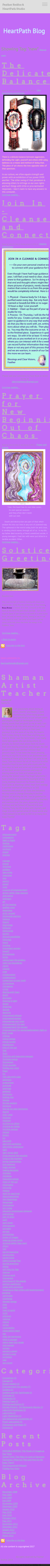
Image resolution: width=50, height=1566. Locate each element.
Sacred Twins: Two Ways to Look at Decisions (23, 1456)
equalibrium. (8, 1044)
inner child (7, 1114)
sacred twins (8, 1257)
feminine (7, 866)
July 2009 (6, 1500)
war (4, 1333)
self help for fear (11, 1269)
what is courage (10, 1339)
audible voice (9, 907)
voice (5, 887)
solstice (6, 854)
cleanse (6, 968)
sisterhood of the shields (14, 1281)
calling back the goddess (14, 960)
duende (6, 1009)
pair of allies (8, 1216)
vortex (6, 1324)
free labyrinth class (12, 1076)
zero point (7, 1362)
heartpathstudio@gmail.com (14, 663)
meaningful (8, 1184)
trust (5, 1307)
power (6, 884)
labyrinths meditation (13, 1146)
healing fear (8, 1097)
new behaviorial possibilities (21, 92)
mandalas (7, 1176)
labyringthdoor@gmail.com (25, 381)
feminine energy (10, 1059)
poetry (6, 881)
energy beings (9, 1038)
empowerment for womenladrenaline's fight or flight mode (24, 1031)
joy (4, 1138)
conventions (8, 983)
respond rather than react (15, 1243)
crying (5, 989)
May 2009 (7, 1494)
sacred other (8, 1254)
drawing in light (10, 1000)
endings (6, 1035)
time (5, 1304)
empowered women (12, 1018)
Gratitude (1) (8, 1395)
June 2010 (7, 1515)
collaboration (9, 974)
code (5, 971)
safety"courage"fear (12, 1260)
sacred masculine (10, 1251)
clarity (6, 965)
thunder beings (10, 1301)
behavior (7, 927)
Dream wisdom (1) (10, 1383)
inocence (7, 1117)
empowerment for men (14, 1024)
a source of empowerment (15, 889)
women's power (10, 1351)
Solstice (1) (7, 1427)
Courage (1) (7, 1380)
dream (6, 1003)
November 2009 (10, 1503)
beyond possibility (11, 936)
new (4, 878)
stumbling (7, 1298)
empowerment (10, 834)
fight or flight (9, 840)
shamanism (8, 1278)
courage (6, 860)
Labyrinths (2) (9, 1413)
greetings (7, 1088)
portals (6, 1231)
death (5, 995)
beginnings (8, 925)
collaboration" (9, 977)
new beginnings (10, 1199)
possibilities (8, 1234)
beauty (6, 922)
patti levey (8, 1222)
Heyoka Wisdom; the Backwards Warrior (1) (22, 1407)
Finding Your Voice (10, 1468)
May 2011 (7, 1521)
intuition (7, 1120)
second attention (11, 1263)
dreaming (7, 1006)
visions (6, 1322)
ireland (6, 1132)
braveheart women (11, 948)
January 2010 (8, 1509)
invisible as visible (11, 1126)
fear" (5, 1050)
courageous (8, 986)
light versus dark (10, 1152)
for (4, 1073)
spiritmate (8, 1295)
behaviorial (8, 930)
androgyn (7, 898)
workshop (7, 1357)
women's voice (9, 1354)
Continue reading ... (11, 194)
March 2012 (8, 1535)
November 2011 (10, 1523)
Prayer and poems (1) (12, 1421)
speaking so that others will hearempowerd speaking (23, 1291)
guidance (7, 1091)
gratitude (7, 1085)
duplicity (7, 1012)
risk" (5, 1249)
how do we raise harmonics (15, 1108)
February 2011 (9, 1518)
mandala (7, 1173)
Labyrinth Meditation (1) (14, 1410)
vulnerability (9, 1327)
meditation (8, 846)
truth (5, 1313)
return (5, 1246)
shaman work (9, 1275)
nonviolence (8, 1205)
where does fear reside (13, 1342)
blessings (7, 939)
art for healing (9, 904)
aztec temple (9, 913)
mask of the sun (10, 1181)
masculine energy (11, 1178)
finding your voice (11, 1068)
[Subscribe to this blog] (3, 646)
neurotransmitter (11, 1196)
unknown (7, 1316)
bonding (6, 945)
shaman (6, 1272)
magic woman (9, 1167)
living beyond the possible (15, 1155)
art (4, 901)
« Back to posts (8, 639)
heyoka (6, 1100)
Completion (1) (9, 1378)
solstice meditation (12, 1284)
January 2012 (8, 1529)
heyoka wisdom (10, 1103)
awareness (7, 910)
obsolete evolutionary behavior (17, 1211)
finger (5, 1070)
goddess (6, 869)
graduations (8, 1082)
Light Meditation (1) (11, 1415)
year (5, 1359)
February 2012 (9, 1532)
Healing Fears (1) (10, 1401)
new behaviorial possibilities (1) (17, 1418)
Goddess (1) (7, 1389)
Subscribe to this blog (15, 645)
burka (5, 957)
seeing (5, 1266)
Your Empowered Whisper (14, 1465)
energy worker (9, 1041)
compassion (8, 837)
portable (7, 1228)
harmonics (7, 1094)
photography (9, 1225)
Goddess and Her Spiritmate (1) (17, 1392)
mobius (6, 1190)
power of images (10, 1237)
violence (6, 1319)
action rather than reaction (15, 892)
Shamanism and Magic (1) (14, 1424)
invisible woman (10, 1129)
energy (6, 863)
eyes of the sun (10, 1047)
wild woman (8, 1345)
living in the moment (12, 1158)
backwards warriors (12, 916)
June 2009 (7, 1497)
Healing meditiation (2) (13, 1404)
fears (5, 1053)
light (5, 1149)
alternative (8, 895)
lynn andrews (9, 1164)
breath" (6, 951)
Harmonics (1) (8, 1398)
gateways (7, 1079)
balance (6, 919)
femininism (8, 1062)
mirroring (7, 1187)
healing (6, 843)
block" (5, 942)
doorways (7, 997)
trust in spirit (9, 1310)
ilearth (6, 1111)
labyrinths (7, 872)
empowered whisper (12, 1015)
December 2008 (9, 1491)
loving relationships (12, 1161)
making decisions (10, 1170)
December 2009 (9, 1506)
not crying (7, 1208)
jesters (6, 1135)
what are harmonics (12, 1336)
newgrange (8, 1202)
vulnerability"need (11, 1330)
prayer (6, 852)
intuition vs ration (11, 1123)
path (5, 1219)
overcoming (8, 1214)
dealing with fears (11, 992)
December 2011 (9, 1526)
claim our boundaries (12, 962)
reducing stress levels (13, 1240)
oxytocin (7, 849)
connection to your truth (14, 980)
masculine (7, 875)
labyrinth (7, 1141)
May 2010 (7, 1512)
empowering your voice (13, 1021)
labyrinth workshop (12, 1143)
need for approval (11, 1193)
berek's (6, 933)
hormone (7, 1106)
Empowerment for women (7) (16, 1386)
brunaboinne (9, 954)
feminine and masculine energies (18, 1056)
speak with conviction (13, 1286)
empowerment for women (15, 1027)
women (6, 1348)
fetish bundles (9, 1065)
